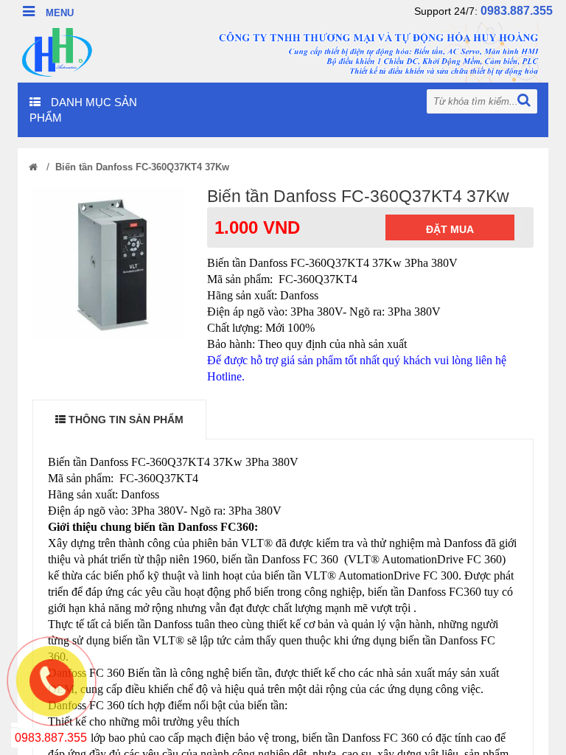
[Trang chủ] (33, 167)
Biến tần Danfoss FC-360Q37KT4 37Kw (142, 167)
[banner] (283, 52)
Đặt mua (450, 229)
